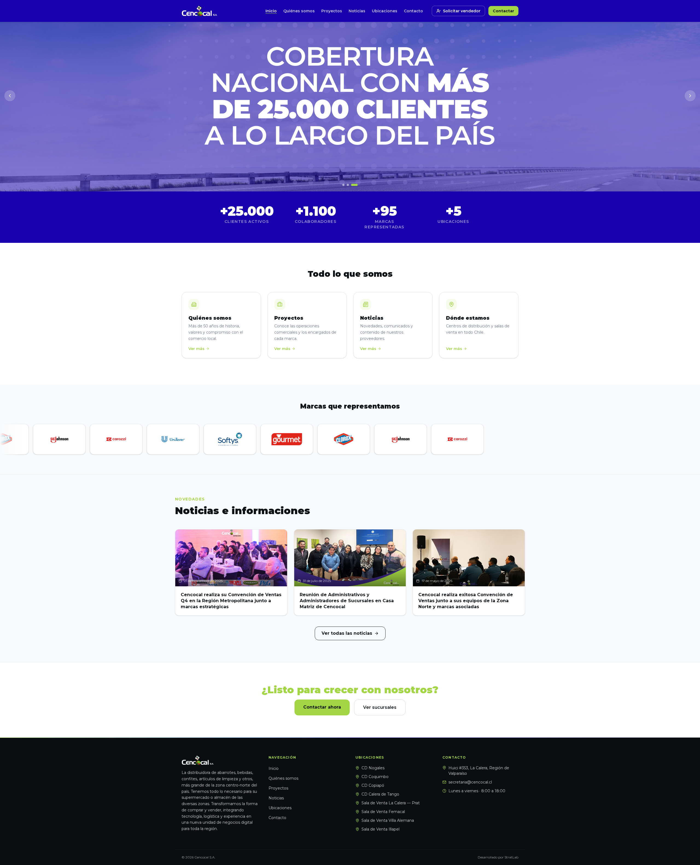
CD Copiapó (372, 785)
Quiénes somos (299, 10)
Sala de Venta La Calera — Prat (390, 802)
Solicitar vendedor (461, 10)
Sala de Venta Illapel (380, 829)
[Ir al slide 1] (343, 185)
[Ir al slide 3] (354, 185)
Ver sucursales (379, 707)
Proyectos (331, 10)
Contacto (413, 10)
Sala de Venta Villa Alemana (387, 820)
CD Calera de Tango (380, 794)
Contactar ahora (322, 707)
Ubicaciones (384, 10)
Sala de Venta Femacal (383, 811)
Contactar (503, 10)
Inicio (271, 10)
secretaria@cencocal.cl (470, 782)
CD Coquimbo (375, 776)
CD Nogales (372, 767)
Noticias (357, 10)
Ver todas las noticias (347, 633)
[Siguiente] (690, 95)
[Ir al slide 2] (348, 185)
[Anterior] (9, 95)
